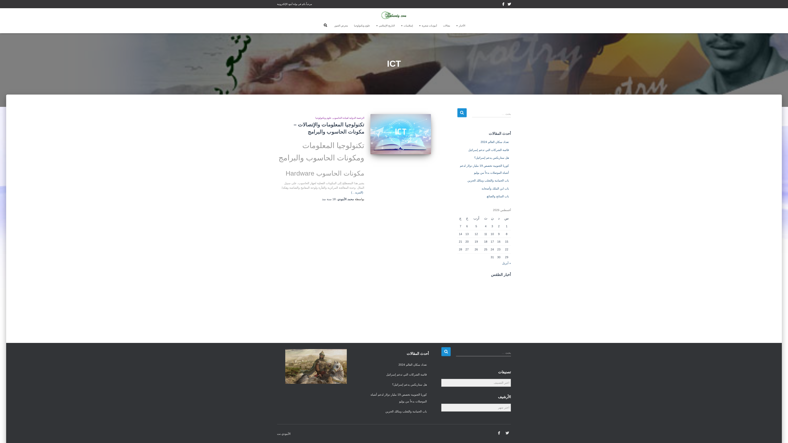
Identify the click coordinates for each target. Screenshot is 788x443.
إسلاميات (408, 25)
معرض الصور (341, 25)
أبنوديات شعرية (429, 25)
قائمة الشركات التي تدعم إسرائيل (488, 150)
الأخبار (461, 25)
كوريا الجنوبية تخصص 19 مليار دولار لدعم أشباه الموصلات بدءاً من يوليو (399, 398)
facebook (503, 4)
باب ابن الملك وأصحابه (495, 188)
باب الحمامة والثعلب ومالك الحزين (488, 180)
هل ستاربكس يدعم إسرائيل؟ (491, 157)
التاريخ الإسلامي (386, 25)
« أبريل (506, 263)
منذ (329, 199)
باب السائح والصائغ (498, 196)
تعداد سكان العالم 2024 (495, 142)
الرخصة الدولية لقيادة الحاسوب (348, 117)
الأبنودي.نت (284, 433)
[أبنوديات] (394, 15)
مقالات (446, 25)
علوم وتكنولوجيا (362, 25)
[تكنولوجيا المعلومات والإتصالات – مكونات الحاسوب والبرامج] (400, 134)
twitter (509, 4)
